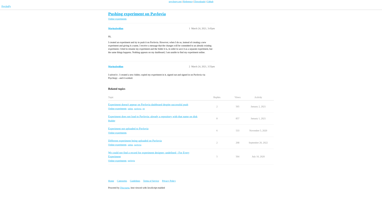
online (130, 109)
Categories (122, 181)
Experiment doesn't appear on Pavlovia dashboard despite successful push (148, 104)
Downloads (199, 1)
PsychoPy (6, 6)
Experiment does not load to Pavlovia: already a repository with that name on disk (152, 116)
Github (210, 1)
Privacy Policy (169, 181)
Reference (188, 1)
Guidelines (135, 181)
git (144, 109)
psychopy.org (175, 1)
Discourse (125, 187)
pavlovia (137, 109)
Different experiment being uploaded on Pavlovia (135, 140)
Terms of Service (151, 181)
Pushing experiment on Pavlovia (137, 13)
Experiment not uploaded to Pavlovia (128, 128)
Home (111, 181)
